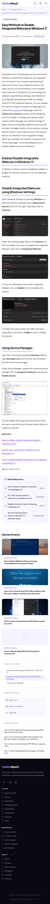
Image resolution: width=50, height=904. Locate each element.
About (7, 859)
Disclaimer (9, 871)
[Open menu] (46, 3)
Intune (7, 797)
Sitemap (8, 875)
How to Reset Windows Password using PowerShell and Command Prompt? (23, 731)
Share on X (13, 700)
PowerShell (9, 809)
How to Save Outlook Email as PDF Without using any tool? (25, 745)
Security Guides (11, 844)
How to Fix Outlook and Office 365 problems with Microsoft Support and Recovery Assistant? (23, 738)
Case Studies (10, 840)
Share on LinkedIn (15, 706)
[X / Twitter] (4, 782)
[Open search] (35, 3)
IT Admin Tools (10, 836)
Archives (8, 879)
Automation (9, 813)
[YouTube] (15, 782)
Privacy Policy (10, 867)
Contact (8, 863)
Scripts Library (10, 832)
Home (4, 9)
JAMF (7, 821)
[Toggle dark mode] (40, 3)
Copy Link (12, 713)
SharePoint (9, 801)
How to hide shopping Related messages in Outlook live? (24, 752)
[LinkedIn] (10, 782)
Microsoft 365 (10, 793)
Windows (8, 817)
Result (10, 3)
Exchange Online (16, 9)
